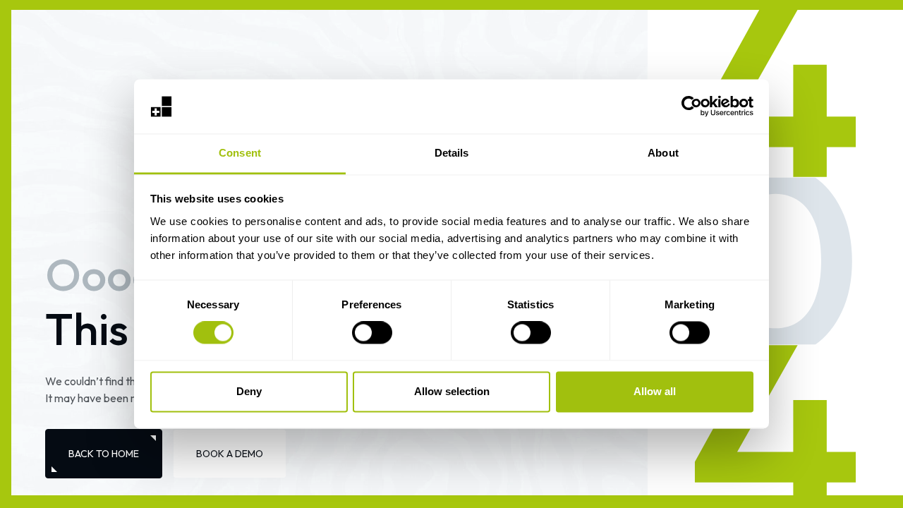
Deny (249, 391)
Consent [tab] (240, 153)
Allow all (655, 391)
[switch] (372, 333)
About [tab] (663, 153)
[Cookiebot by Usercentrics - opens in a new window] (691, 106)
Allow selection (452, 391)
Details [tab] (452, 153)
